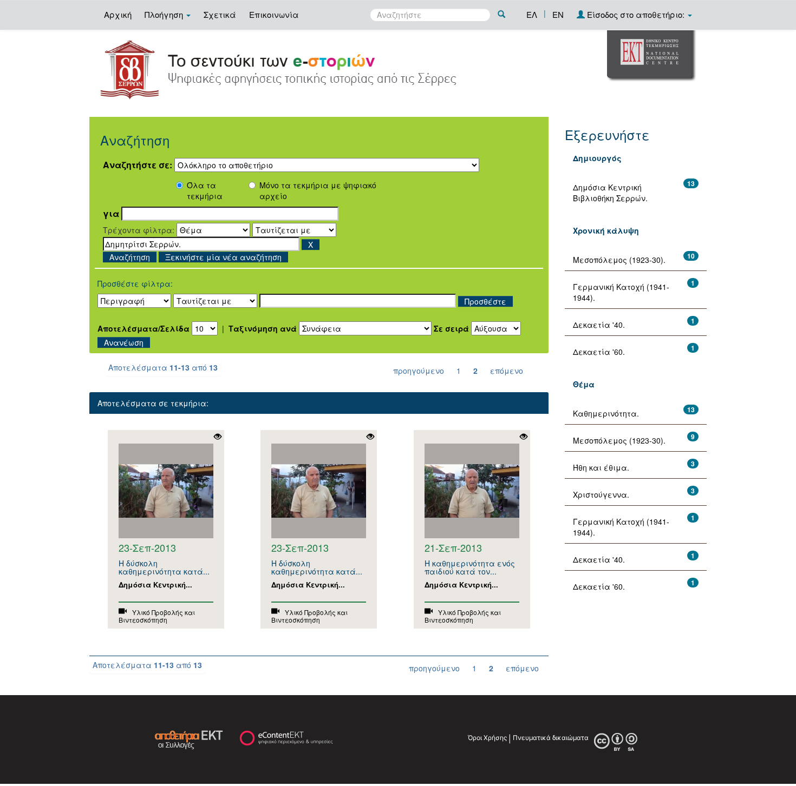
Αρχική (118, 14)
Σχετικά (220, 14)
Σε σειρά (451, 328)
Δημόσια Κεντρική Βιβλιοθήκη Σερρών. (610, 192)
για (111, 214)
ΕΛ (531, 14)
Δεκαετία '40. (599, 324)
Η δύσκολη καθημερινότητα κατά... (164, 567)
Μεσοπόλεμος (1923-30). (619, 259)
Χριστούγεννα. (601, 494)
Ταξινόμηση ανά (263, 328)
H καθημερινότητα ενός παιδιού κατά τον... (470, 567)
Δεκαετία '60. (599, 351)
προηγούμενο (418, 370)
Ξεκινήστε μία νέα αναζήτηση (223, 257)
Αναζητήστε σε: (137, 165)
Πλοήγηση (165, 14)
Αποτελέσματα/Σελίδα (143, 328)
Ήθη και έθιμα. (601, 467)
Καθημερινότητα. (606, 413)
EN (558, 14)
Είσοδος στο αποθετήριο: (636, 14)
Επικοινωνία (274, 14)
